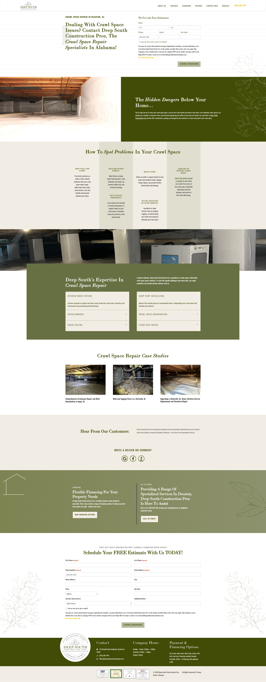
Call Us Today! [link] (149, 519)
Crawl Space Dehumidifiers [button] (153, 314)
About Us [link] (162, 5)
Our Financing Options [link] (85, 515)
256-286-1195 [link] (153, 508)
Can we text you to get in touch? (154, 42)
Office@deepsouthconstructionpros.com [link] (111, 659)
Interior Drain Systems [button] (80, 295)
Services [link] (174, 5)
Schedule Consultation (189, 64)
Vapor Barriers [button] (76, 314)
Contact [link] (225, 5)
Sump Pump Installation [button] (151, 295)
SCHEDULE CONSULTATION (133, 625)
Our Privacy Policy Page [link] (145, 58)
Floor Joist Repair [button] (148, 324)
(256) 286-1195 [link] (240, 6)
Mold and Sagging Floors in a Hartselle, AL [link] (129, 399)
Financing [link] (186, 5)
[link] (29, 6)
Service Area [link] (212, 5)
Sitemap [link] (161, 675)
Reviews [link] (198, 5)
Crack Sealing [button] (75, 324)
